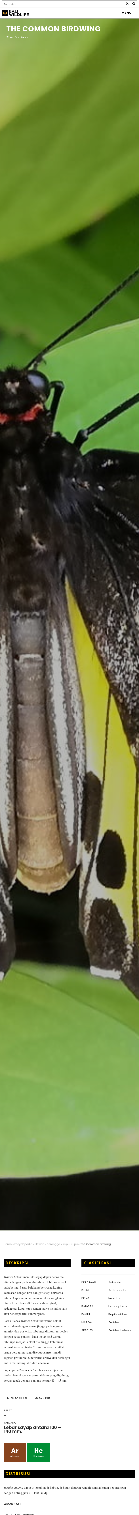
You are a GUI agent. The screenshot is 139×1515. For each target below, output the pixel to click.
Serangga (53, 1244)
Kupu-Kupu (70, 1244)
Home (8, 1244)
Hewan (39, 1244)
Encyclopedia (23, 1244)
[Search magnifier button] (134, 4)
